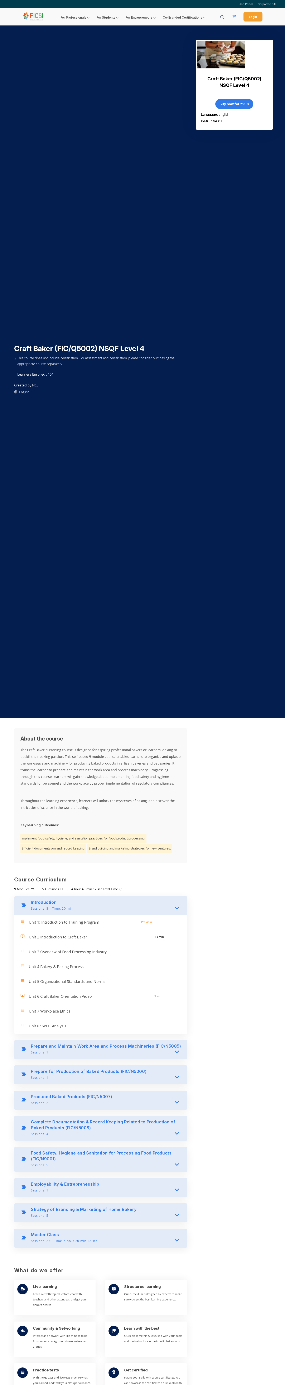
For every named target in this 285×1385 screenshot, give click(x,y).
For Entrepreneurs (139, 17)
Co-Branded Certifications (182, 17)
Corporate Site (267, 4)
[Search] (222, 17)
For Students (106, 17)
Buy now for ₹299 (234, 104)
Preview (146, 922)
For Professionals (73, 17)
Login (253, 17)
